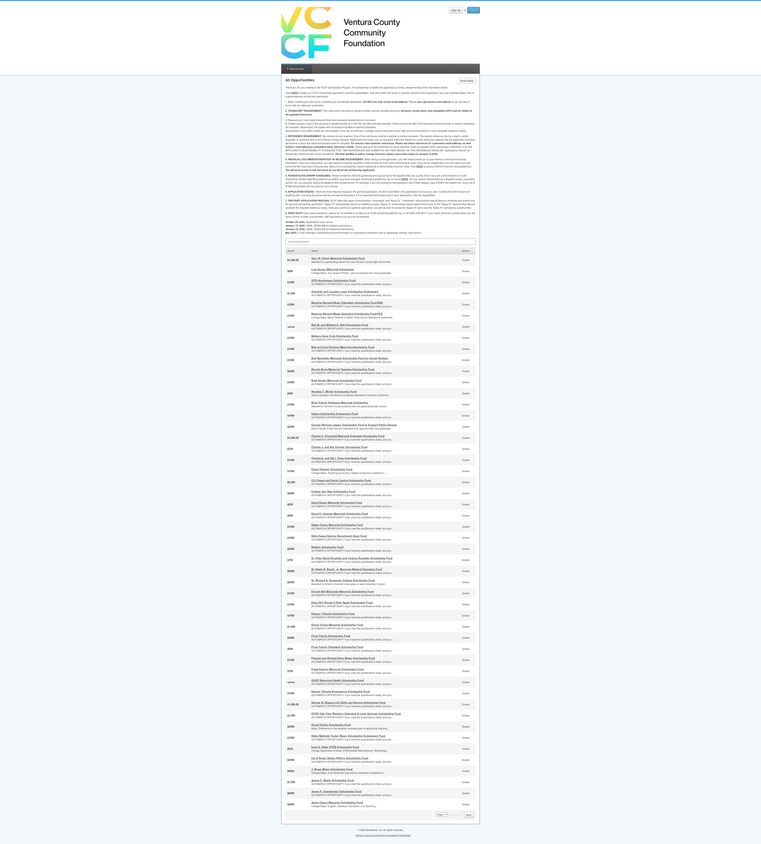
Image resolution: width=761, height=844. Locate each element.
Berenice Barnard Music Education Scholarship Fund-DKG (347, 302)
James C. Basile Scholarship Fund (332, 780)
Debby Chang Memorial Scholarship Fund (337, 525)
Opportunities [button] (296, 68)
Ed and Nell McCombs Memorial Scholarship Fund (342, 591)
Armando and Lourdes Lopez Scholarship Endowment (344, 291)
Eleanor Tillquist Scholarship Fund (333, 613)
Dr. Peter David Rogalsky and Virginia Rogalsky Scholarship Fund (351, 558)
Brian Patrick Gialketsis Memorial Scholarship (339, 402)
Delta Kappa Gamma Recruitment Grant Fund (339, 536)
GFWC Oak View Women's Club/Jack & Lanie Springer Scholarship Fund (356, 713)
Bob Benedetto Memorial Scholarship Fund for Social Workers (349, 358)
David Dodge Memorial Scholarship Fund (336, 502)
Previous (455, 814)
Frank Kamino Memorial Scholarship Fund (337, 669)
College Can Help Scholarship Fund (333, 491)
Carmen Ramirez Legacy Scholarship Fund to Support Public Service (354, 425)
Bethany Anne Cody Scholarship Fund (334, 336)
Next (468, 814)
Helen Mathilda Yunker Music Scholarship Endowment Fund (348, 736)
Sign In (473, 10)
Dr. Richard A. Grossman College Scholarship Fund (343, 580)
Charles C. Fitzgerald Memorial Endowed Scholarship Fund (347, 436)
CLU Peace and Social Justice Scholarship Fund (341, 480)
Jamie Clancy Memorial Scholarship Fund (337, 802)
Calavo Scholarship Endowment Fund (334, 414)
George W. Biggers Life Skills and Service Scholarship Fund (348, 702)
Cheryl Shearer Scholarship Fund (331, 469)
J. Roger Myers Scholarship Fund (332, 769)
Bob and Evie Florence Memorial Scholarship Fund (342, 347)
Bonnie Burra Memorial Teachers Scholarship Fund (342, 369)
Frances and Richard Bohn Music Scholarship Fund (343, 658)
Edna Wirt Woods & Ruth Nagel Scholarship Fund (342, 602)
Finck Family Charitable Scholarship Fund (337, 647)
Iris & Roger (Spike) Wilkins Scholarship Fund (340, 758)
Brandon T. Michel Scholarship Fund (334, 391)
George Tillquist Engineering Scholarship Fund (340, 691)
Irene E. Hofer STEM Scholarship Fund (335, 747)
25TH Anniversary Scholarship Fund (333, 280)
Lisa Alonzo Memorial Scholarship (332, 269)
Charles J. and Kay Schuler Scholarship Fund (339, 447)
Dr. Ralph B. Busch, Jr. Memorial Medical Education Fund (346, 569)
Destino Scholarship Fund (327, 547)
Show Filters (466, 80)
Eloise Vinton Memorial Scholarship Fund (337, 625)
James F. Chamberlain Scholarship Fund (336, 791)
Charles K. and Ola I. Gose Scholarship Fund (339, 458)
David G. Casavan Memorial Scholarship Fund (339, 514)
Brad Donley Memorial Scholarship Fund (336, 380)
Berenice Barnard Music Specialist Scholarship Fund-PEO (347, 314)
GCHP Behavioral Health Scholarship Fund (337, 680)
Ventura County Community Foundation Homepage (383, 835)
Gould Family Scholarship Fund (331, 725)
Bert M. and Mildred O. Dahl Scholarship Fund (339, 325)
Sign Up (456, 10)
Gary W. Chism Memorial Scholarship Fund (338, 258)
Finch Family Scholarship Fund (330, 636)
